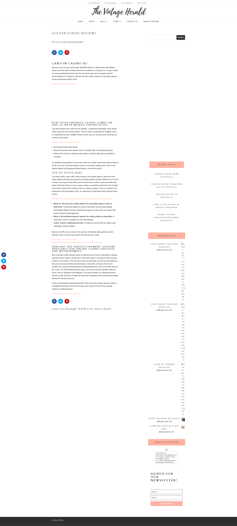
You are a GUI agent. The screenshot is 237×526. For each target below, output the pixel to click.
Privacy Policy (58, 520)
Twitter (141, 3)
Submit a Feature (151, 21)
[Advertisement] (85, 104)
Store (115, 21)
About (92, 21)
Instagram (111, 3)
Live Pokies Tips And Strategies (64, 240)
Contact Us (132, 21)
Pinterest (126, 3)
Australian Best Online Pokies (63, 84)
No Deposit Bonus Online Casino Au (66, 294)
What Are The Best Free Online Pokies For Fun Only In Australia (77, 242)
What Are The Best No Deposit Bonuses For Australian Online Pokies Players (82, 199)
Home (80, 21)
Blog (103, 21)
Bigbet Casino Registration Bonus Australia (166, 217)
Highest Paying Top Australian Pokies (66, 142)
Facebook (94, 3)
